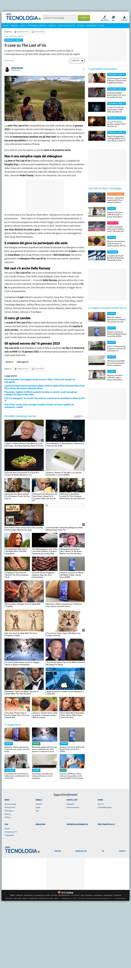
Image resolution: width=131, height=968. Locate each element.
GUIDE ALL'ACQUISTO (66, 26)
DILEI (82, 895)
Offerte (7, 817)
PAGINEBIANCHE (64, 895)
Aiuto (56, 898)
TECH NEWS (10, 770)
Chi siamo (9, 898)
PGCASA (54, 895)
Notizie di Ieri (10, 807)
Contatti (122, 851)
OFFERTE (80, 26)
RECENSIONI (91, 26)
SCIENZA (36, 744)
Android (39, 804)
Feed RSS (57, 851)
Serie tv (9, 362)
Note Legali (17, 898)
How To (101, 804)
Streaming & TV (11, 832)
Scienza (8, 814)
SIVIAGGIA (89, 895)
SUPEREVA (117, 895)
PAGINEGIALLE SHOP (42, 895)
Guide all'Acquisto (105, 807)
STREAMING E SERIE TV (37, 26)
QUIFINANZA (98, 895)
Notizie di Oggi (10, 804)
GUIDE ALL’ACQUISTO (115, 194)
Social (7, 829)
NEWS (6, 26)
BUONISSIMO (108, 895)
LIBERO (12, 895)
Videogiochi (22, 362)
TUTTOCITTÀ (75, 895)
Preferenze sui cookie (46, 898)
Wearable (70, 804)
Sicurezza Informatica (77, 824)
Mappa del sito (81, 851)
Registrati (104, 20)
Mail (113, 20)
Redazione (40, 824)
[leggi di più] (83, 69)
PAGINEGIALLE (29, 895)
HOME (6, 36)
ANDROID (14, 26)
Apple (38, 807)
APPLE (23, 26)
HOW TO (52, 26)
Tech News (9, 811)
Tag (103, 851)
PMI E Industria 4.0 (106, 824)
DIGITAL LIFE (112, 223)
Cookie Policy (33, 898)
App (37, 811)
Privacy (25, 898)
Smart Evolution (73, 807)
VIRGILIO (19, 895)
